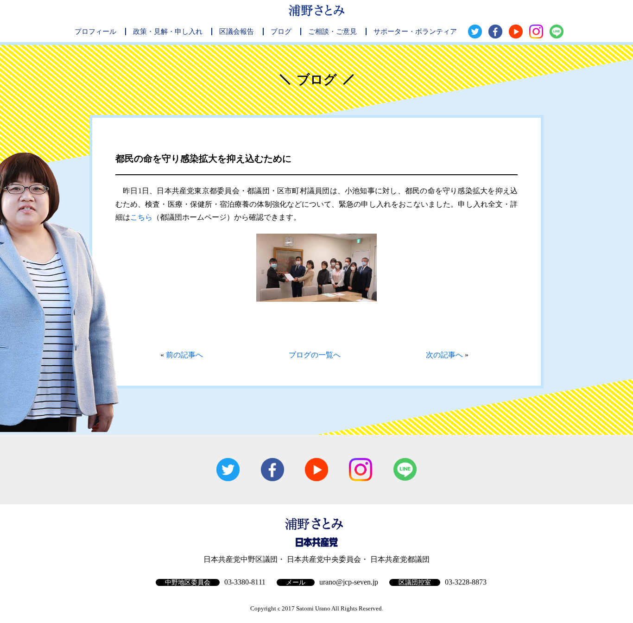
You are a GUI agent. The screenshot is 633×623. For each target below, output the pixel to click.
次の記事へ (444, 355)
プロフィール (95, 31)
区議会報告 (236, 31)
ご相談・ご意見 (332, 31)
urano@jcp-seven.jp (348, 582)
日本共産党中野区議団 (240, 559)
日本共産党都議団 (400, 559)
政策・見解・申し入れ (168, 31)
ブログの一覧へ (315, 355)
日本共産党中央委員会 (324, 559)
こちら (141, 217)
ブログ (281, 31)
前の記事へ (184, 355)
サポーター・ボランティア (415, 31)
